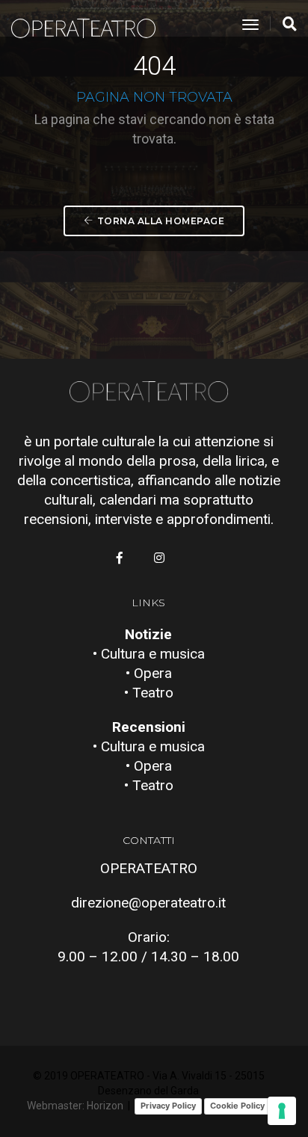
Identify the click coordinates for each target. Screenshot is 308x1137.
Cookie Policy (237, 1105)
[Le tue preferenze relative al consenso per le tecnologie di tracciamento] (282, 1111)
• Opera (149, 673)
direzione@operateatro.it (148, 902)
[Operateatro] (89, 25)
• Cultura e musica (149, 653)
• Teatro (148, 692)
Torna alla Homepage (161, 221)
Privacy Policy (168, 1105)
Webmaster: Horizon (75, 1106)
